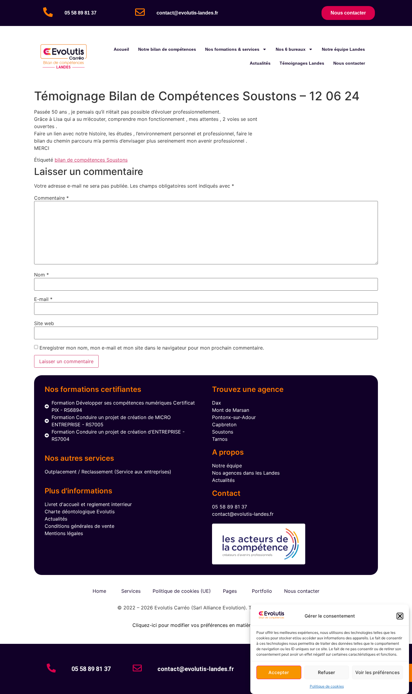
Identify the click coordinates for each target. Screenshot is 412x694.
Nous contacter (349, 63)
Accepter (278, 672)
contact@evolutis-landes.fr (187, 12)
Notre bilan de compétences (167, 49)
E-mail (43, 299)
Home (99, 591)
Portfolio (262, 591)
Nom (41, 274)
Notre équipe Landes (343, 49)
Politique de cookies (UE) (182, 591)
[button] (400, 616)
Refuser (326, 672)
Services (131, 591)
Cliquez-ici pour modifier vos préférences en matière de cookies (206, 625)
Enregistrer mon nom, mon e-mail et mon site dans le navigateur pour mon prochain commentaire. (152, 347)
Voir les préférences (377, 672)
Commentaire (51, 197)
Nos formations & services (232, 49)
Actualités (260, 63)
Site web (44, 323)
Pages (230, 591)
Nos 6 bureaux (291, 49)
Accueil (121, 49)
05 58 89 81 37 (81, 12)
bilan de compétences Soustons (91, 160)
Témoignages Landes (302, 63)
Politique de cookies (327, 686)
